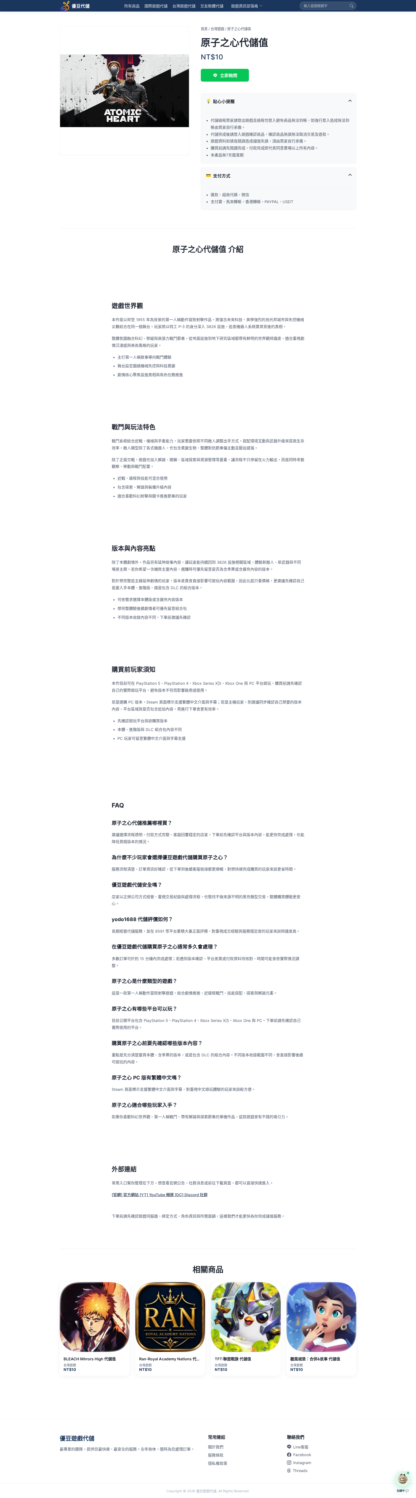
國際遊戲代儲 (156, 6)
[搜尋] (351, 6)
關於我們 (215, 1447)
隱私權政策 (217, 1463)
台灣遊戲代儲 (183, 6)
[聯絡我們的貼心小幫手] (402, 1478)
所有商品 (132, 6)
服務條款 (215, 1455)
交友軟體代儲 (211, 6)
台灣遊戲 (217, 29)
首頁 (204, 29)
